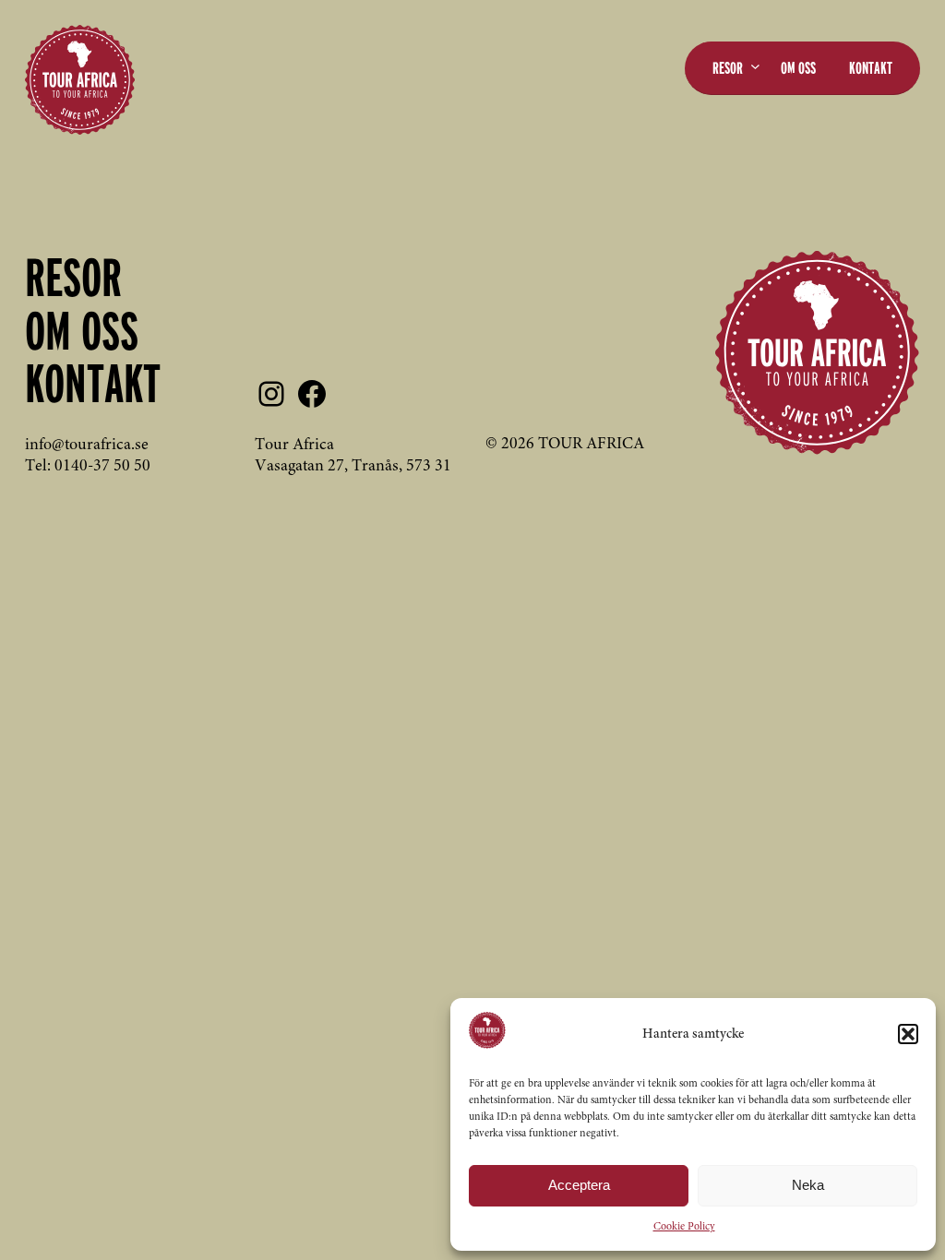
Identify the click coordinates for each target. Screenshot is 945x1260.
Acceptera (579, 1185)
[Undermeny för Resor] (755, 66)
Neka (808, 1185)
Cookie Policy (684, 1226)
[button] (908, 1034)
